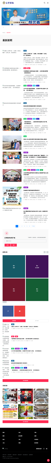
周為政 (26, 99)
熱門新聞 (37, 320)
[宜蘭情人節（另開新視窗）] (25, 16)
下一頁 (33, 226)
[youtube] (19, 311)
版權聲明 (31, 454)
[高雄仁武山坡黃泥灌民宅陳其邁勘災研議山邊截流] (12, 143)
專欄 (25, 50)
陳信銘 (26, 148)
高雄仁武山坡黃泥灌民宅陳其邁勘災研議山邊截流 (35, 139)
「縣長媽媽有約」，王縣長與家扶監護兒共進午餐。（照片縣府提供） (25, 370)
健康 (34, 85)
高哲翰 (26, 64)
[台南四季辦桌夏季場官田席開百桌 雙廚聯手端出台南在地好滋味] (12, 175)
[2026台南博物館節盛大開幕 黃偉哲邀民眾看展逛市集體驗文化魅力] (10, 396)
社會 (25, 85)
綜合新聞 (29, 85)
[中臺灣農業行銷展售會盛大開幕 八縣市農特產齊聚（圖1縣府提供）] (12, 69)
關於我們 (15, 454)
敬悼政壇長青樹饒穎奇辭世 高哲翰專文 (33, 106)
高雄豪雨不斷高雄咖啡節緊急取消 (31, 190)
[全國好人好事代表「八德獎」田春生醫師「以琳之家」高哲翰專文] (12, 52)
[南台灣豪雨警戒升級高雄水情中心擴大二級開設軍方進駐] (12, 209)
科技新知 (36, 439)
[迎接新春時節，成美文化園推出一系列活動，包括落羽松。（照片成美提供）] (25, 411)
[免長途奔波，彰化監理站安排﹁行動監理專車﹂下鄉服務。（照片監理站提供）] (10, 411)
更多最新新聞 (25, 380)
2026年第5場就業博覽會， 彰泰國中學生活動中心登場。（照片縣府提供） (26, 350)
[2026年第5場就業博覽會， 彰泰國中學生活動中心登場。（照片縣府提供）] (12, 86)
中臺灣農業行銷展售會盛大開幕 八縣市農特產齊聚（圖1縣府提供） (25, 338)
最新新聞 (14, 320)
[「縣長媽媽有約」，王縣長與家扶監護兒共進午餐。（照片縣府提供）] (12, 124)
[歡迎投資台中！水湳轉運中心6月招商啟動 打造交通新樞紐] (41, 396)
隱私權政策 (25, 454)
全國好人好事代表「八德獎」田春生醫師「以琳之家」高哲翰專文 (24, 326)
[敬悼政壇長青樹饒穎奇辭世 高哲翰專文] (12, 104)
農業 (29, 68)
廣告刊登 (4, 454)
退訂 (14, 245)
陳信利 (26, 166)
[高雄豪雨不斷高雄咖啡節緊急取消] (12, 196)
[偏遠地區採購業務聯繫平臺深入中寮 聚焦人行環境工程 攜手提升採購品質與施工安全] (41, 411)
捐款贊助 (9, 454)
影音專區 (36, 442)
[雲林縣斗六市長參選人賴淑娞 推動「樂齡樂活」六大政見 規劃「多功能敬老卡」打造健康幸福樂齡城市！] (12, 158)
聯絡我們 (20, 454)
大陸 (3, 442)
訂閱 (7, 245)
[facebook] (8, 311)
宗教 (35, 432)
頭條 (25, 68)
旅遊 (3, 439)
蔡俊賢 (26, 183)
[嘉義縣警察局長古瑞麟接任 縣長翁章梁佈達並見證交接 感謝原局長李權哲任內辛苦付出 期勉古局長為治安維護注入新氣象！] (25, 396)
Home (4, 32)
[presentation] (3, 27)
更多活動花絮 (25, 421)
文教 (38, 85)
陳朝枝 (26, 82)
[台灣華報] (8, 2)
